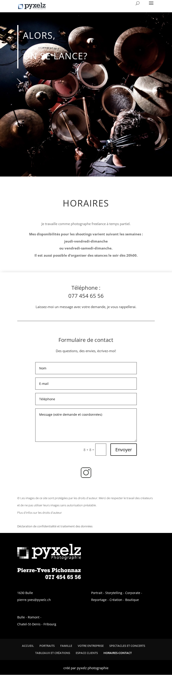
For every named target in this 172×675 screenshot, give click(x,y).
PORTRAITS (47, 646)
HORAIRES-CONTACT (117, 653)
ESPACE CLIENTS (87, 653)
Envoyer (123, 450)
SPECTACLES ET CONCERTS (127, 646)
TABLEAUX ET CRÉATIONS (52, 653)
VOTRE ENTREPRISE (91, 646)
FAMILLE (66, 646)
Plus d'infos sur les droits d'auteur (39, 513)
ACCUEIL (28, 646)
